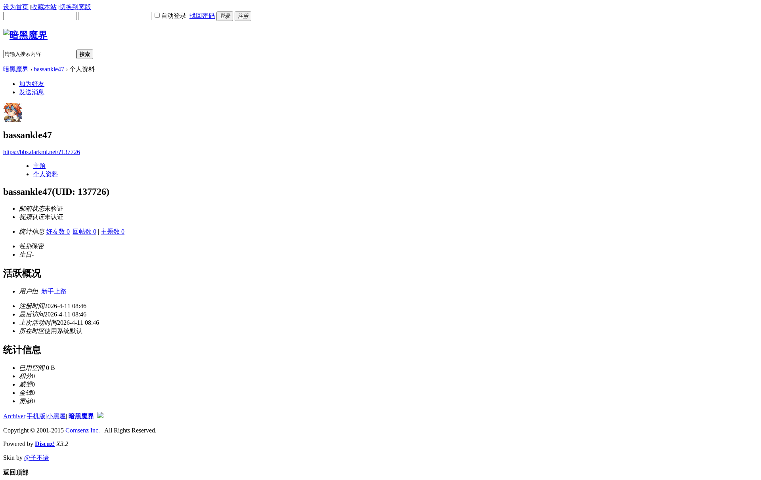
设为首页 (16, 7)
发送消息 (31, 92)
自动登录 (173, 15)
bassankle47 (49, 69)
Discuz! (45, 443)
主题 (39, 165)
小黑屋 (56, 416)
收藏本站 (44, 7)
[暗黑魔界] (25, 35)
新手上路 (54, 291)
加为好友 (31, 83)
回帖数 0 (84, 231)
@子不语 (36, 457)
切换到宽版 (75, 7)
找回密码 (202, 15)
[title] (100, 416)
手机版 (36, 416)
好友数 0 (58, 231)
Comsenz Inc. (82, 430)
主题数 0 (112, 231)
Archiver (14, 416)
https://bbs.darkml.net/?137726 (41, 152)
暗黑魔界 (16, 69)
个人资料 (45, 174)
